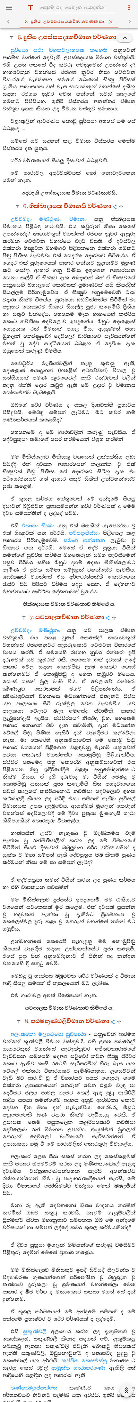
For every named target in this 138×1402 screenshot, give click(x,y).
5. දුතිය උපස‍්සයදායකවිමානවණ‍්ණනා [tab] (64, 21)
